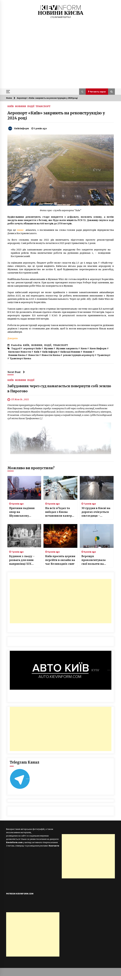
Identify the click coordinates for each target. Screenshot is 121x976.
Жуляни (48, 348)
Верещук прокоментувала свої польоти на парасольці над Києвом (93, 560)
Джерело (12, 338)
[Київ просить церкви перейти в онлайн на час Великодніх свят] (60, 536)
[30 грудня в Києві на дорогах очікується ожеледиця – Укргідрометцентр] (97, 488)
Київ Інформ (50, 351)
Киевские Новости (19, 351)
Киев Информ (98, 348)
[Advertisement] (60, 65)
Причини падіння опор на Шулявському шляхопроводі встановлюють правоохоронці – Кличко (22, 512)
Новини (87, 351)
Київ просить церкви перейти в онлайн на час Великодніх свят (60, 560)
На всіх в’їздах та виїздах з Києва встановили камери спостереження (59, 512)
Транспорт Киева (20, 358)
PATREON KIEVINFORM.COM (19, 893)
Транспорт (103, 355)
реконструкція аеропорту (78, 355)
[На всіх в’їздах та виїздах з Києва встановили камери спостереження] (60, 488)
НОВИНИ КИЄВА (60, 13)
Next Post (14, 372)
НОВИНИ (20, 106)
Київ (36, 351)
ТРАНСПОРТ (43, 106)
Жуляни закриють (67, 348)
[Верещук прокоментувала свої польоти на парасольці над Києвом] (97, 536)
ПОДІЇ (30, 106)
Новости (33, 355)
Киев (84, 348)
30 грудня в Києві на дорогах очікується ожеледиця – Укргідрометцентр (95, 512)
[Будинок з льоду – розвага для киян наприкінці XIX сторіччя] (24, 536)
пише (20, 230)
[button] (82, 91)
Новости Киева (51, 355)
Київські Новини (70, 351)
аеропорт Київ (32, 348)
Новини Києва (16, 355)
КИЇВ (10, 106)
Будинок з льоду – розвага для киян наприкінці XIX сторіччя (22, 560)
